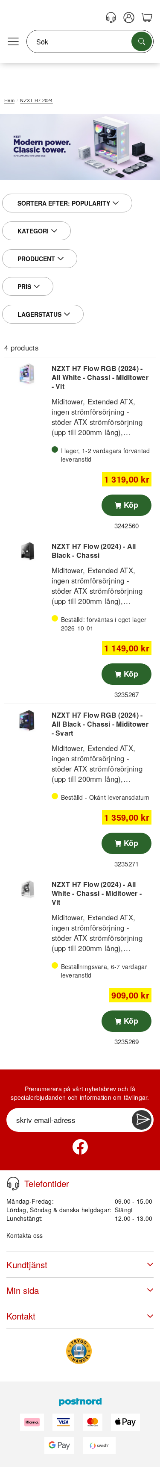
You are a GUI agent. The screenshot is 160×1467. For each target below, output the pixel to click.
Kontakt (20, 1316)
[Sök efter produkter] (141, 41)
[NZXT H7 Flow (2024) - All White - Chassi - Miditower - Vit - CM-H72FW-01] (27, 890)
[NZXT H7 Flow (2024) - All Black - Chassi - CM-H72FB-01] (27, 551)
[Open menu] (13, 41)
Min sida (22, 1290)
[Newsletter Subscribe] (141, 1120)
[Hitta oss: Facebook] (80, 1146)
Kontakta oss (24, 1235)
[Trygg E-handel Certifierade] (79, 1351)
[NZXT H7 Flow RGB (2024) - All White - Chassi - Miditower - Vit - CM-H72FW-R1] (27, 374)
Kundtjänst (26, 1264)
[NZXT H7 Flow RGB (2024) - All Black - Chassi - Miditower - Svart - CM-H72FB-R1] (27, 720)
